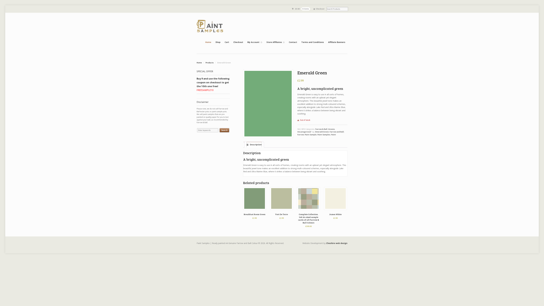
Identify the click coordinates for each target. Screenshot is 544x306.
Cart (227, 42)
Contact (293, 42)
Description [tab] (255, 144)
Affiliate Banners (336, 42)
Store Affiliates (274, 42)
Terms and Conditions (312, 42)
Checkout (320, 9)
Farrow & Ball (321, 129)
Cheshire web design (336, 243)
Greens (331, 129)
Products (210, 62)
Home (208, 42)
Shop (217, 42)
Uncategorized (304, 132)
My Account (253, 42)
